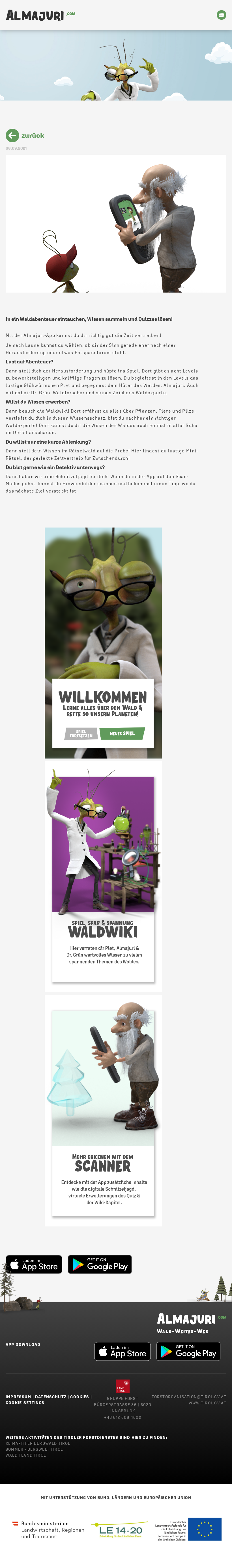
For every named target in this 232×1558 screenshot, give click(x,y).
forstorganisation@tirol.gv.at (189, 1396)
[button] (221, 15)
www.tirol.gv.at (208, 1403)
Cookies (79, 1396)
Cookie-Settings (25, 1402)
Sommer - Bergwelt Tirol (34, 1449)
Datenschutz (50, 1396)
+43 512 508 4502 (122, 1417)
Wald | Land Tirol (26, 1455)
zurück (33, 135)
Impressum (18, 1396)
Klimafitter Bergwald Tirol (38, 1443)
